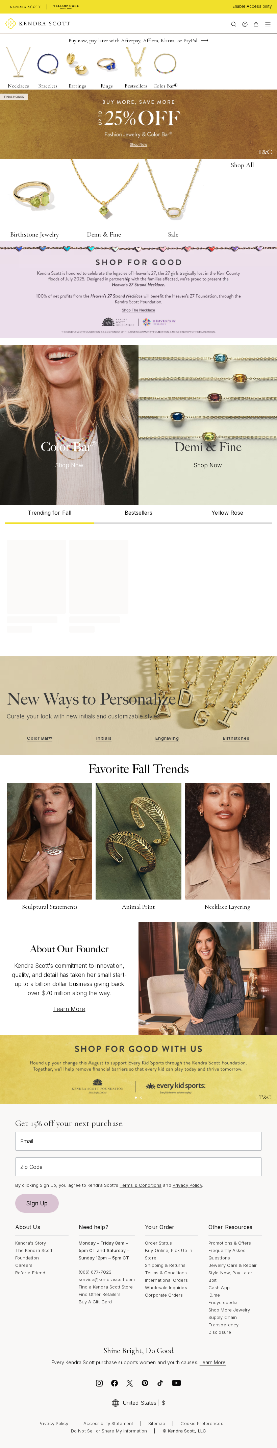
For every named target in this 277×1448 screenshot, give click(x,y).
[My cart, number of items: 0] (255, 24)
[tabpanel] (138, 585)
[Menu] (268, 24)
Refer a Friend (30, 1272)
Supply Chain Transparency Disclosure (223, 1325)
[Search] (233, 24)
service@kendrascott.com (107, 1279)
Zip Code (31, 1166)
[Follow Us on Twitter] (129, 1385)
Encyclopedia (222, 1302)
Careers (23, 1265)
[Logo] (37, 24)
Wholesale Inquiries (166, 1287)
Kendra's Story (30, 1243)
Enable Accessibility (252, 6)
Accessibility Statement (108, 1423)
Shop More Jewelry (229, 1309)
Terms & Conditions (166, 1272)
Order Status (158, 1243)
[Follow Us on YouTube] (176, 1385)
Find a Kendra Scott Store (106, 1287)
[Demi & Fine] (207, 425)
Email (26, 1141)
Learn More (69, 1009)
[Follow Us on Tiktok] (160, 1385)
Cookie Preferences (201, 1423)
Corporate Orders (164, 1295)
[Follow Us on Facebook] (114, 1385)
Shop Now (69, 465)
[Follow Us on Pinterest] (145, 1385)
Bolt (212, 1280)
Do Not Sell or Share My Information (109, 1430)
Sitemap (156, 1423)
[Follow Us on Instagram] (99, 1385)
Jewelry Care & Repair (232, 1265)
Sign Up (37, 1203)
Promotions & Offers (229, 1243)
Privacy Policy (187, 1185)
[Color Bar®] (69, 425)
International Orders (166, 1280)
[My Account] (244, 24)
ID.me (214, 1295)
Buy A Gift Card (95, 1301)
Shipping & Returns (165, 1265)
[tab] (49, 514)
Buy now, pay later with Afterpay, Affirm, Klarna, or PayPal (133, 40)
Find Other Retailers (100, 1294)
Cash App (219, 1287)
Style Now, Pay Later (230, 1272)
